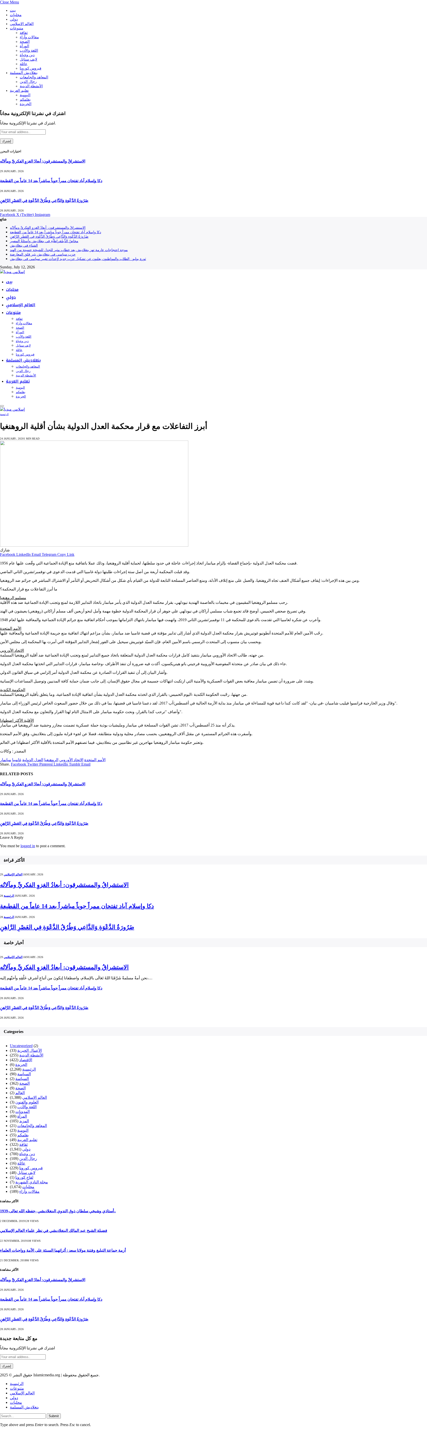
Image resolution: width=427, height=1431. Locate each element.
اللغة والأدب (29, 50)
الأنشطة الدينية (31, 86)
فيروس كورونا (30, 68)
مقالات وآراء (29, 37)
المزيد (24, 1121)
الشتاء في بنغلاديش (24, 245)
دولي (14, 19)
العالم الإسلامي (22, 24)
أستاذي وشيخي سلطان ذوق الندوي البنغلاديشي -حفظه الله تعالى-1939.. (58, 1211)
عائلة (23, 64)
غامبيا (16, 760)
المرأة (24, 46)
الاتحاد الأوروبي (71, 760)
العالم (20, 1093)
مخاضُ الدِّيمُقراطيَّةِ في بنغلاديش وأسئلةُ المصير (44, 241)
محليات (15, 15)
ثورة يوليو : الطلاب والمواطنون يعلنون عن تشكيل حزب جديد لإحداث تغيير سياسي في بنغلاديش (78, 259)
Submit (54, 1416)
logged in (28, 846)
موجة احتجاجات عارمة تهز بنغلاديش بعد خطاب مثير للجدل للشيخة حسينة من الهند (69, 250)
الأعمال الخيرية (29, 1050)
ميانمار (5, 760)
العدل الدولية (32, 760)
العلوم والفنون (27, 1102)
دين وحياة (27, 55)
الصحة (25, 42)
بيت (13, 10)
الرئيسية (4, 414)
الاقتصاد (25, 1060)
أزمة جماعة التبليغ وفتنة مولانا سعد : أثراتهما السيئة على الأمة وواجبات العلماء (63, 1250)
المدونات (22, 1111)
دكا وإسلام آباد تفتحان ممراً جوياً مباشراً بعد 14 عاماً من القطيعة (51, 181)
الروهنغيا (51, 760)
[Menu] (2, 406)
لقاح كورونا (24, 1177)
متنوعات (16, 28)
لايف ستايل (28, 59)
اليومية (25, 95)
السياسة (24, 1074)
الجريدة (25, 104)
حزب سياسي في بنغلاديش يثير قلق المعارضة (43, 254)
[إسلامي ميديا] (12, 272)
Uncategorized (21, 1046)
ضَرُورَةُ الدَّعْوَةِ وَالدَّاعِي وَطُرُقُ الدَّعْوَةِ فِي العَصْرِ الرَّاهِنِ (44, 200)
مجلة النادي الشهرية (31, 1182)
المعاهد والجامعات (34, 77)
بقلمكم (25, 99)
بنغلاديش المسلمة (24, 73)
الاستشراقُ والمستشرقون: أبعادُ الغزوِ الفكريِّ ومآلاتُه (42, 161)
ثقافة (24, 33)
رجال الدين (28, 82)
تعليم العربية (19, 91)
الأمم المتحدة (95, 760)
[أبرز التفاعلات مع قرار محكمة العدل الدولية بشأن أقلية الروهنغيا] (94, 545)
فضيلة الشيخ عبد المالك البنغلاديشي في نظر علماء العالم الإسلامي (53, 1230)
